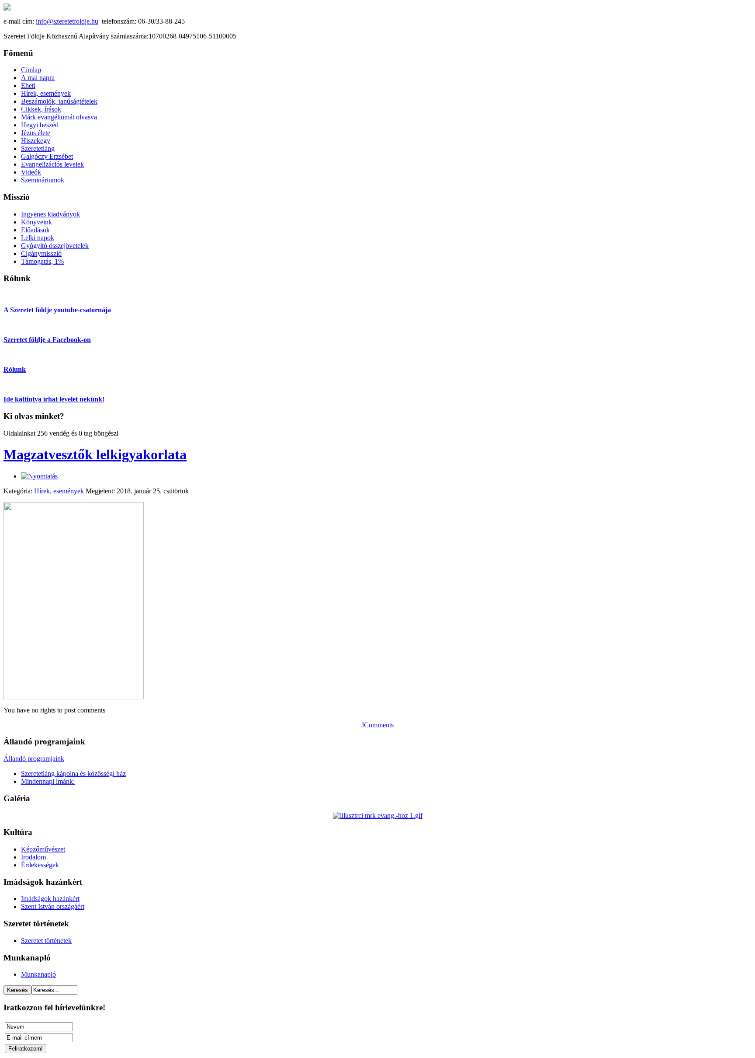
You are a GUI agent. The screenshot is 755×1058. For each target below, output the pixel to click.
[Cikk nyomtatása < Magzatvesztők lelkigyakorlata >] (39, 476)
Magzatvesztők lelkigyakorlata (95, 454)
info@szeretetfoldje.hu (67, 21)
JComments (377, 725)
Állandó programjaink (33, 758)
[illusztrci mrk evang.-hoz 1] (378, 815)
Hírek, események (59, 491)
